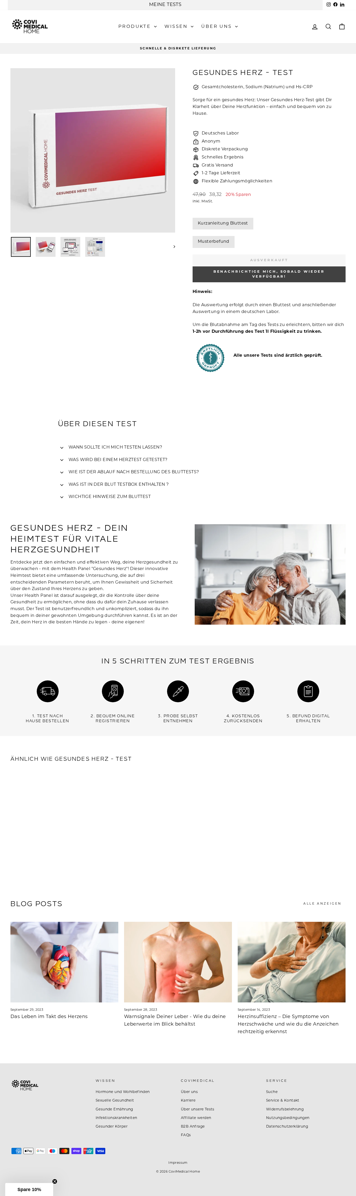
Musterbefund (213, 242)
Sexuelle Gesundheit (115, 1100)
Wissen (177, 26)
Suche (272, 1092)
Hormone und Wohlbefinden (123, 1092)
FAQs (186, 1135)
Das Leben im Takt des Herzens (49, 1017)
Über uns (217, 26)
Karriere (188, 1100)
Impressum (178, 1163)
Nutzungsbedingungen (288, 1118)
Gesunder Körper (111, 1126)
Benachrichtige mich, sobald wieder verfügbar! (269, 274)
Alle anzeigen (322, 903)
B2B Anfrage (193, 1126)
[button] (29, 1189)
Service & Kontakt (282, 1100)
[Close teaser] (54, 1181)
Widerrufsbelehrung (285, 1109)
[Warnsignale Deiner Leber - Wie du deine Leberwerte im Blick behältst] (178, 962)
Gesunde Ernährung (114, 1109)
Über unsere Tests (197, 1109)
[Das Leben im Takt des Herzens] (64, 962)
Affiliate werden (196, 1118)
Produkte (135, 26)
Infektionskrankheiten (116, 1118)
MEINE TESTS (165, 5)
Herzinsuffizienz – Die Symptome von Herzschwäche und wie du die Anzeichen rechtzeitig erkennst (288, 1024)
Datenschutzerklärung (287, 1126)
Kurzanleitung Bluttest (223, 223)
